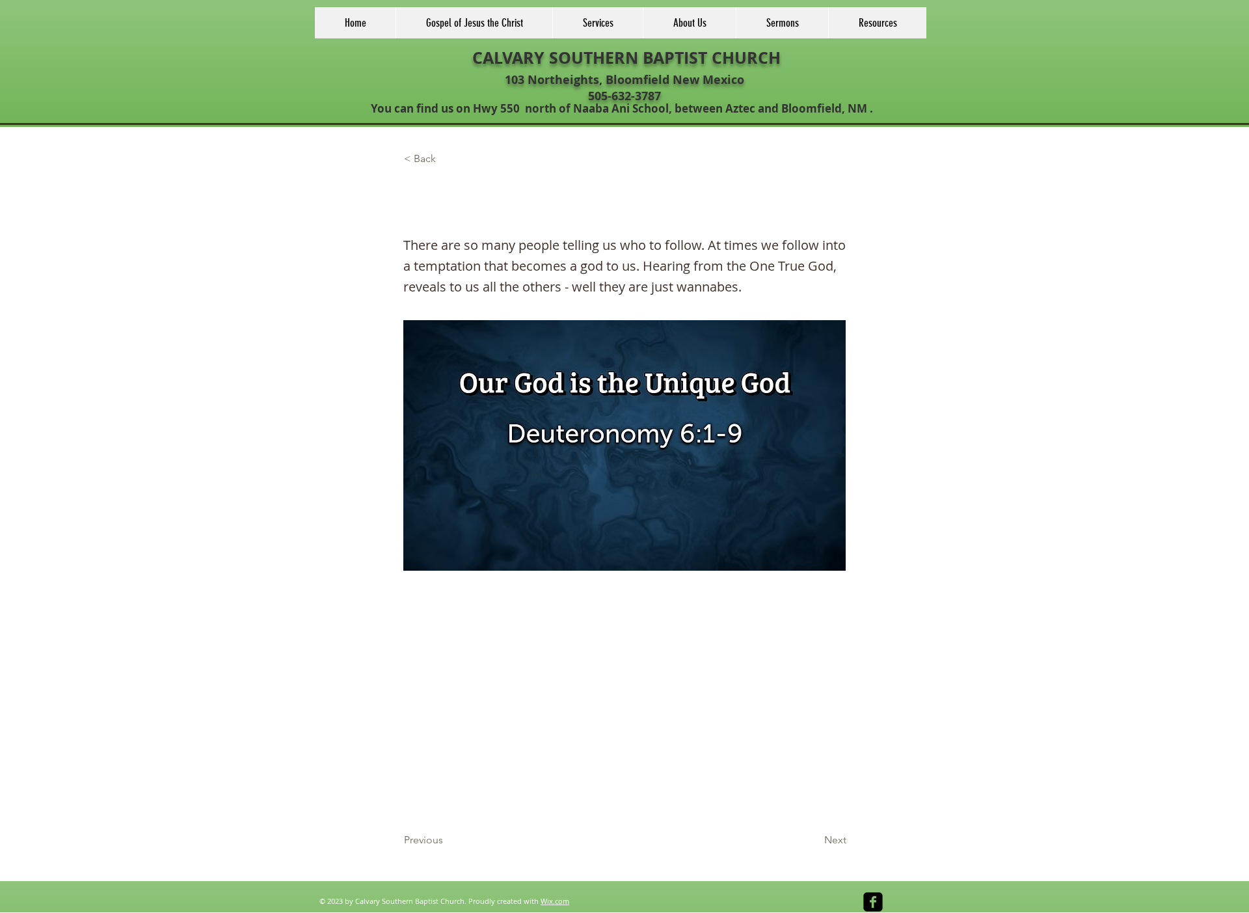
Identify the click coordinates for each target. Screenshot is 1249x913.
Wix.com (555, 901)
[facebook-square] (873, 902)
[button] (447, 159)
